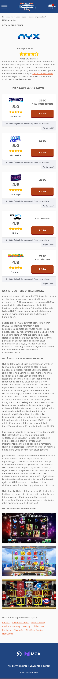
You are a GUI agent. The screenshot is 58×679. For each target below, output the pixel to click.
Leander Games (20, 622)
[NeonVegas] (15, 177)
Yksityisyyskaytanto (18, 665)
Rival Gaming (38, 622)
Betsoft (6, 622)
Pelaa (42, 113)
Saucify (26, 626)
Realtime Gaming (11, 626)
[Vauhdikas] (15, 100)
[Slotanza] (15, 255)
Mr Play (16, 233)
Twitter (46, 665)
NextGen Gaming (35, 630)
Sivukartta (35, 665)
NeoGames (7, 633)
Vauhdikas (15, 116)
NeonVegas (15, 194)
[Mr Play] (15, 216)
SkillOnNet (38, 626)
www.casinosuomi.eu (29, 672)
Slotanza (15, 272)
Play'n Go (18, 630)
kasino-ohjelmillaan (42, 73)
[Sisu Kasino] (15, 138)
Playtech (6, 630)
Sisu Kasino (16, 155)
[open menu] (4, 6)
